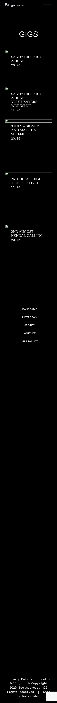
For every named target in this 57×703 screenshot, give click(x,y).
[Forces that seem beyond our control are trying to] (28, 585)
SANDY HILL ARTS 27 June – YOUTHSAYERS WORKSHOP (26, 100)
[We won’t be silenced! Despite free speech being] (28, 451)
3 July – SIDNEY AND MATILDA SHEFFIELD (25, 130)
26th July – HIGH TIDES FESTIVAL (26, 181)
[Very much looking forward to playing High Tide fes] (28, 519)
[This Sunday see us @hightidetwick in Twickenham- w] (28, 394)
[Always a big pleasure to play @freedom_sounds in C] (28, 651)
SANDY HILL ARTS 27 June (26, 59)
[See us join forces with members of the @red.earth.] (28, 366)
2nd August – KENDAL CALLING (27, 234)
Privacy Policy (19, 679)
